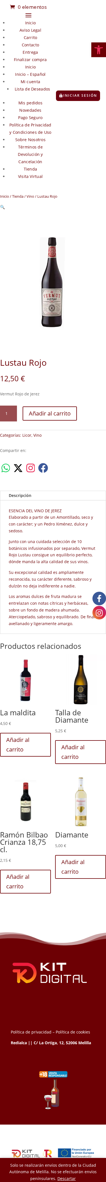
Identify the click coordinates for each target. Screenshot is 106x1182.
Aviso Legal (30, 30)
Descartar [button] (66, 1178)
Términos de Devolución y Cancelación (30, 154)
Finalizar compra (30, 59)
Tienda (30, 169)
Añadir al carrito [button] (17, 744)
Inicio (30, 22)
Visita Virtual (30, 176)
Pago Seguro (30, 117)
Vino (30, 196)
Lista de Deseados (32, 89)
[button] (98, 49)
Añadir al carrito (50, 413)
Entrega (30, 52)
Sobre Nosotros (30, 139)
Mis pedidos (30, 103)
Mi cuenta (30, 81)
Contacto (30, 45)
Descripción (20, 495)
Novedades (31, 110)
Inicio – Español (30, 74)
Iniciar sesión (80, 95)
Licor (26, 435)
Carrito (30, 37)
